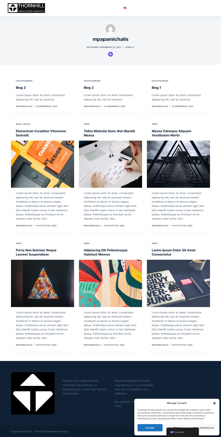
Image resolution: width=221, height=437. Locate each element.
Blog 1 (156, 88)
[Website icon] (110, 54)
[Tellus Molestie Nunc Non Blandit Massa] (110, 164)
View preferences (203, 427)
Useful (26, 124)
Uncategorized (24, 81)
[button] (214, 403)
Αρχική (89, 8)
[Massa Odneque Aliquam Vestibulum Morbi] (178, 164)
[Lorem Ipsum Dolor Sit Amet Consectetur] (178, 283)
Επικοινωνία (107, 8)
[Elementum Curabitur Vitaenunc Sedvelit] (42, 164)
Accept (150, 427)
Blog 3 (21, 88)
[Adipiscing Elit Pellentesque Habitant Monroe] (110, 283)
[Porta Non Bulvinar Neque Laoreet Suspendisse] (42, 283)
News (19, 124)
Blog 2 (89, 88)
